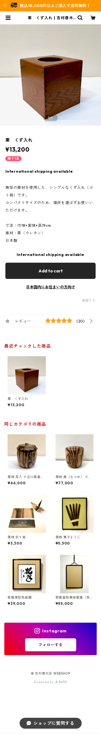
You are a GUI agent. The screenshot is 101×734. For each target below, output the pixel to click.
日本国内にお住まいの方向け (50, 287)
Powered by (44, 682)
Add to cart (51, 270)
